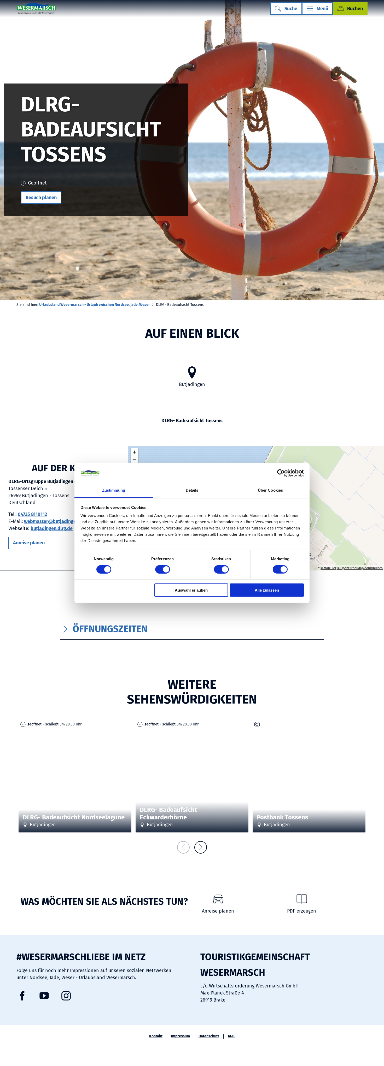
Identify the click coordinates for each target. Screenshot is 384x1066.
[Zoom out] (134, 459)
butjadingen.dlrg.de (52, 528)
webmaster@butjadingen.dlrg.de (59, 521)
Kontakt (155, 1036)
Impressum (180, 1036)
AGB (231, 1036)
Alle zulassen (267, 590)
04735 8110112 (32, 514)
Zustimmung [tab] (113, 490)
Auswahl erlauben (191, 590)
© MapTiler (328, 567)
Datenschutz (209, 1036)
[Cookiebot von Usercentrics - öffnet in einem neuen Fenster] (281, 473)
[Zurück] (183, 847)
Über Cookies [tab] (270, 490)
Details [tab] (192, 490)
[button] (41, 197)
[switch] (162, 569)
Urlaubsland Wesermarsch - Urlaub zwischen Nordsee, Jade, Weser (94, 304)
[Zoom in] (134, 452)
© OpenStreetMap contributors (360, 567)
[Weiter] (200, 847)
